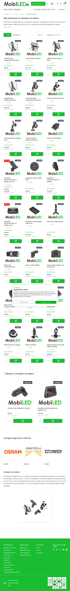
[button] (18, 288)
